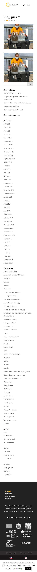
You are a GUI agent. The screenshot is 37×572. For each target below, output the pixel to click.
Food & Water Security (11, 337)
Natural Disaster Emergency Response (17, 372)
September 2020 (9, 193)
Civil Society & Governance (12, 299)
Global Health (8, 347)
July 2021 (7, 166)
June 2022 (7, 127)
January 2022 (8, 145)
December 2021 (9, 148)
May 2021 (7, 173)
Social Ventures (9, 399)
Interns (6, 364)
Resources (7, 392)
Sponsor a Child (9, 455)
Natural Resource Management (14, 375)
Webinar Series (9, 413)
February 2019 (8, 260)
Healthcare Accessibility (12, 354)
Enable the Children (10, 330)
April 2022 (7, 134)
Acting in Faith (9, 278)
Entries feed (8, 436)
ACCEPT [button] (28, 569)
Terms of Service (26, 553)
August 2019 (8, 239)
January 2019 (8, 263)
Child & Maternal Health (12, 292)
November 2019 (9, 228)
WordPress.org (9, 442)
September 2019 (9, 235)
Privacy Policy (11, 553)
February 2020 (8, 218)
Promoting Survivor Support (13, 110)
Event (6, 333)
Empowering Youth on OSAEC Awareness (17, 103)
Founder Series (9, 340)
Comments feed (9, 439)
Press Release (8, 385)
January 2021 (8, 187)
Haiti (5, 351)
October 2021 (8, 155)
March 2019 (7, 256)
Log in (6, 432)
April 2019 (7, 253)
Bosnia (6, 285)
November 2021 (9, 152)
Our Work (7, 452)
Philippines (7, 382)
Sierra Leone (8, 396)
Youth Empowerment (11, 420)
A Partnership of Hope (11, 106)
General (6, 344)
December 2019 (9, 225)
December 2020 (9, 190)
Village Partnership (10, 410)
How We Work (10, 496)
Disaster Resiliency (10, 319)
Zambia (6, 424)
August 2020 (8, 197)
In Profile (7, 358)
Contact (8, 499)
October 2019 (8, 232)
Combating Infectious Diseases (14, 310)
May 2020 (7, 207)
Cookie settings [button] (17, 569)
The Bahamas (8, 403)
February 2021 (8, 183)
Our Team (7, 471)
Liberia (6, 368)
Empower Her (8, 326)
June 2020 (7, 204)
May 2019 (7, 249)
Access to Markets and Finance (14, 275)
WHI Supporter (9, 417)
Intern (6, 361)
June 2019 (7, 246)
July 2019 (7, 242)
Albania (6, 282)
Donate (6, 448)
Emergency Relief (10, 323)
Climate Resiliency (10, 306)
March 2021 (7, 180)
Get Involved (8, 459)
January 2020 (8, 221)
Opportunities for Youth (12, 378)
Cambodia (7, 289)
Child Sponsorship (10, 296)
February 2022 (8, 141)
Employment (8, 468)
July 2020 (7, 200)
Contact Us (7, 475)
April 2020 (7, 211)
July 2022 (7, 124)
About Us (7, 464)
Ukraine (6, 406)
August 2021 (8, 162)
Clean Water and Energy (12, 303)
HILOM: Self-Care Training (12, 93)
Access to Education (10, 271)
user (7, 20)
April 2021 (7, 176)
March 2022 (7, 138)
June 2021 (7, 169)
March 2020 (7, 214)
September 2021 (9, 159)
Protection (7, 389)
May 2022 (7, 131)
